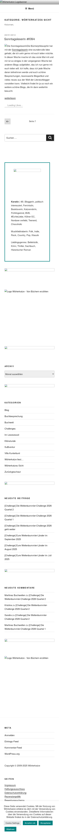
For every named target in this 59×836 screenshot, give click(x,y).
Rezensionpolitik (13, 796)
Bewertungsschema (14, 800)
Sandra (8, 615)
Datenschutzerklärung (15, 792)
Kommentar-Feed (13, 747)
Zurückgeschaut (13, 471)
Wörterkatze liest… (14, 459)
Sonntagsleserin (20, 49)
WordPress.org (12, 753)
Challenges (10, 428)
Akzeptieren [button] (45, 823)
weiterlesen (10, 98)
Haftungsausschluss (15, 788)
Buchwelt (9, 422)
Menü (31, 8)
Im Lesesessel (12, 434)
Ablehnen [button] (10, 829)
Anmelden (10, 735)
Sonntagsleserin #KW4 (19, 39)
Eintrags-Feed (11, 741)
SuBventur (10, 446)
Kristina (8, 605)
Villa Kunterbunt (12, 453)
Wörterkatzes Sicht (14, 465)
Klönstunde (10, 440)
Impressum (10, 785)
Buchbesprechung (14, 416)
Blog (7, 410)
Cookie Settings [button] (13, 823)
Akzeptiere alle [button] (30, 823)
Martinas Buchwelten (15, 595)
